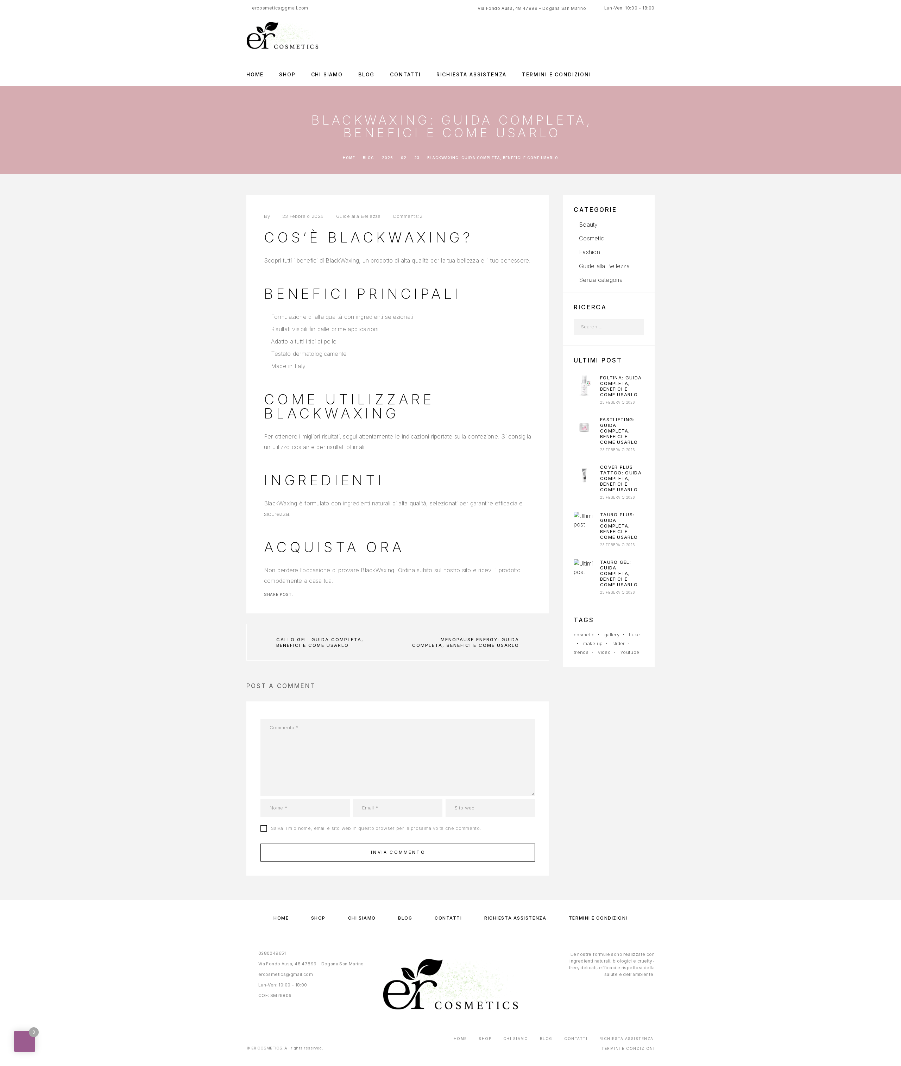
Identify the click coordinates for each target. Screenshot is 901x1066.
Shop (287, 74)
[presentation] (584, 385)
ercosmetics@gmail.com (280, 8)
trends (581, 652)
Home (255, 74)
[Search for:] (601, 327)
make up (593, 643)
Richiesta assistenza (471, 74)
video (604, 652)
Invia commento (398, 852)
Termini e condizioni (556, 74)
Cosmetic (591, 238)
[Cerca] (636, 327)
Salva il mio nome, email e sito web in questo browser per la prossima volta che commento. (376, 828)
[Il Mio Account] (652, 35)
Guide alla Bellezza (358, 216)
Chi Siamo (327, 74)
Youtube (629, 652)
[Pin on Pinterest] (310, 594)
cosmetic (584, 634)
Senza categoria (601, 279)
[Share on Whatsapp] (321, 594)
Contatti (405, 74)
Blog (366, 74)
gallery (611, 634)
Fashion (589, 252)
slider (618, 643)
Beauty (588, 224)
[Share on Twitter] (299, 594)
